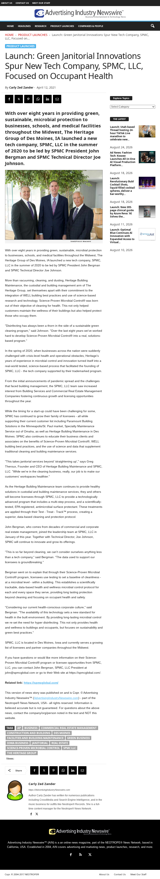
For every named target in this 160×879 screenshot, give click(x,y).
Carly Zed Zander (21, 87)
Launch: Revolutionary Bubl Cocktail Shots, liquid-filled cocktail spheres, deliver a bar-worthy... (122, 186)
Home (9, 35)
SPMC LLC (69, 748)
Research (40, 26)
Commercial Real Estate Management (69, 728)
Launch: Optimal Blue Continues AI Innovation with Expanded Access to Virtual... (122, 236)
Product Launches (62, 26)
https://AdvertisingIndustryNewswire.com (49, 790)
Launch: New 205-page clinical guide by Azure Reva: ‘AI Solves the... (122, 211)
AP (19, 728)
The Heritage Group (21, 753)
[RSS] (80, 855)
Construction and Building (28, 733)
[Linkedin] (47, 99)
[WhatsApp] (38, 99)
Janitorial (40, 743)
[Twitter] (19, 99)
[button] (152, 26)
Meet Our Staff (41, 2)
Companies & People (90, 26)
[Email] (57, 99)
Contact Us (22, 2)
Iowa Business (17, 743)
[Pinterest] (28, 99)
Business (31, 728)
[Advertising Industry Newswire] (80, 13)
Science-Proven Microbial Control (33, 748)
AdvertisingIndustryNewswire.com (56, 698)
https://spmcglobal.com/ (41, 682)
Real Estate (59, 743)
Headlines (24, 26)
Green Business (78, 738)
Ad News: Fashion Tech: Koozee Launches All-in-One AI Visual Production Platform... (122, 159)
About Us (6, 2)
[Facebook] (9, 99)
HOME (10, 26)
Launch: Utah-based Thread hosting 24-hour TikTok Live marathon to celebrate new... (122, 133)
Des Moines (62, 733)
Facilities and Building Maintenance (35, 738)
